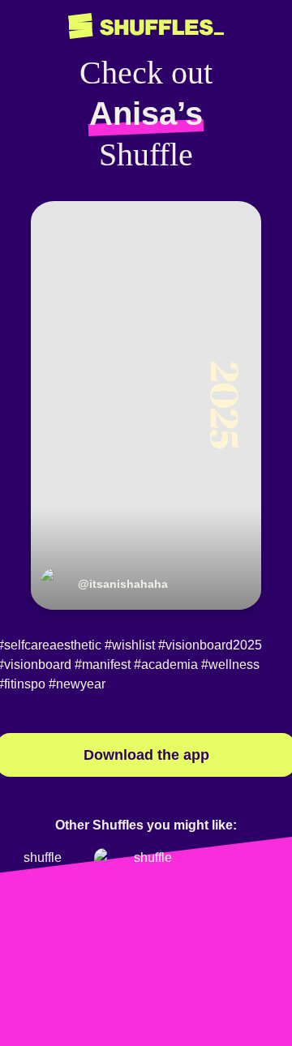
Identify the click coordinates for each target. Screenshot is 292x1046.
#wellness (230, 664)
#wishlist (130, 645)
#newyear (77, 684)
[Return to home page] (146, 26)
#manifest (103, 664)
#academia (166, 664)
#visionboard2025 (210, 645)
